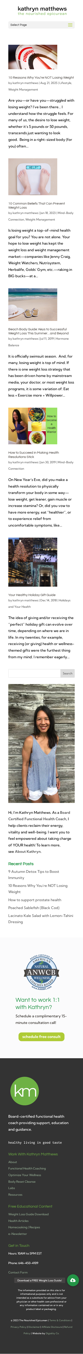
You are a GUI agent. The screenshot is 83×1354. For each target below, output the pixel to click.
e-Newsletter (17, 1234)
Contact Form (18, 1272)
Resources (15, 1195)
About (12, 1162)
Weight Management (23, 89)
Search (67, 673)
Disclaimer (34, 1326)
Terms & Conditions (60, 1320)
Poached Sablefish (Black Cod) (33, 907)
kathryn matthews (25, 83)
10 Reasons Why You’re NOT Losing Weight (41, 77)
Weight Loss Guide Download (28, 1214)
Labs (11, 1188)
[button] (73, 1280)
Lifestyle (65, 83)
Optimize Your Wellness (24, 1175)
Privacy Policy (18, 1326)
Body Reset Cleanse (22, 1182)
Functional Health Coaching (27, 1168)
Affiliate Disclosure (52, 1326)
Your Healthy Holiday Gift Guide (32, 595)
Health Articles (18, 1221)
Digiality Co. (52, 1333)
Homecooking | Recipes (24, 1227)
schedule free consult (41, 1036)
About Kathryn (28, 851)
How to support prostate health (34, 900)
